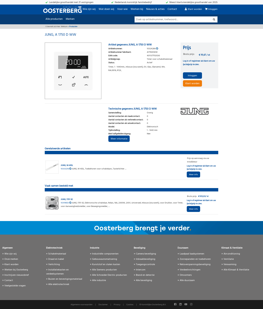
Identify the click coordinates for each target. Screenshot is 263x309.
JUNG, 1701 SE (67, 199)
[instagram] (191, 304)
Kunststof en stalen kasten (106, 264)
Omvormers (186, 275)
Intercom (140, 270)
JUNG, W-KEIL (67, 165)
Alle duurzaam (187, 280)
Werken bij (137, 9)
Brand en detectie (145, 275)
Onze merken (11, 259)
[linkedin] (180, 304)
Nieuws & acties (155, 9)
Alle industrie (99, 280)
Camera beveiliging (146, 254)
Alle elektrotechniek (58, 284)
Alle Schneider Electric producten (109, 275)
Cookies (129, 304)
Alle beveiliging (144, 280)
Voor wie (122, 9)
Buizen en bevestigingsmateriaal (65, 279)
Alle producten (54, 19)
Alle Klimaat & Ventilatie (236, 270)
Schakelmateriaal (57, 254)
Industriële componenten (105, 254)
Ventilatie (229, 259)
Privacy (117, 304)
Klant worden (195, 9)
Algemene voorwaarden (82, 304)
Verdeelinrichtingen (190, 270)
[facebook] (175, 304)
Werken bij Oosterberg (16, 270)
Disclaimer (103, 304)
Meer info (193, 174)
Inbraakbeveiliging (145, 259)
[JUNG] (199, 111)
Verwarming (230, 264)
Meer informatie (119, 139)
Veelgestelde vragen (15, 286)
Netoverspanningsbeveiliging (195, 264)
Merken (70, 19)
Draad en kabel (56, 259)
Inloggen (212, 9)
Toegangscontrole (145, 264)
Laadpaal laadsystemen (192, 254)
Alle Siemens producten (104, 270)
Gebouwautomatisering (104, 259)
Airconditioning (232, 254)
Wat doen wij (106, 9)
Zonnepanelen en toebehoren (195, 259)
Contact (172, 9)
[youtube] (186, 304)
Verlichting (54, 264)
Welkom (64, 26)
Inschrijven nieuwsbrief (16, 275)
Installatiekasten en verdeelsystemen (57, 272)
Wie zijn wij (89, 9)
